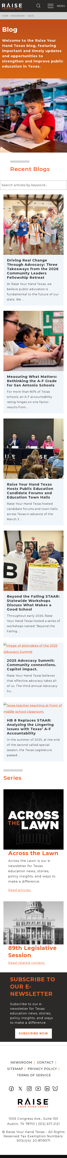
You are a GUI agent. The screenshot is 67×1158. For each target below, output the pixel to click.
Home (5, 15)
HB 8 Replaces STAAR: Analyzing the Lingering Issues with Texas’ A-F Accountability (30, 726)
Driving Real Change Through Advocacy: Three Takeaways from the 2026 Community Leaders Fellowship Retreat (33, 269)
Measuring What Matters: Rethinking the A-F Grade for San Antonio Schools (32, 381)
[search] (39, 5)
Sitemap (15, 1069)
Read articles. (19, 890)
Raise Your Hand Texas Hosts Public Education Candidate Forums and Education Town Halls (30, 490)
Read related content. (26, 963)
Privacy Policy (42, 1069)
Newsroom (17, 15)
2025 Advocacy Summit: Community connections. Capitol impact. (31, 664)
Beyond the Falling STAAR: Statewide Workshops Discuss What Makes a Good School (33, 602)
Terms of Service (34, 1075)
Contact (45, 1062)
